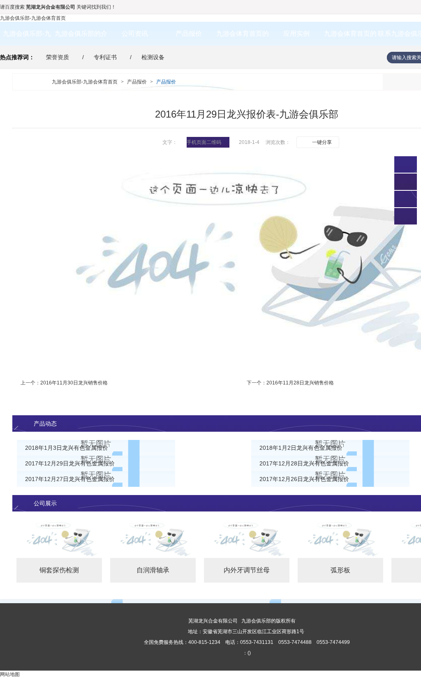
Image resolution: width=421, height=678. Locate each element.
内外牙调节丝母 (247, 570)
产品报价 (189, 33)
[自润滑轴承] (153, 539)
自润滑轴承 (152, 570)
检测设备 (152, 57)
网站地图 (10, 674)
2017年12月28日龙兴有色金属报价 (304, 463)
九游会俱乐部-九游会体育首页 (33, 18)
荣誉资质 (57, 57)
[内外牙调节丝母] (246, 539)
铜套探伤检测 (59, 570)
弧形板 (340, 570)
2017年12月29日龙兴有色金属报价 (70, 463)
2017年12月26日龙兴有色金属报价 (304, 479)
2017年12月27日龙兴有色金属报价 (70, 479)
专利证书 (105, 57)
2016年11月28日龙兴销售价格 (300, 383)
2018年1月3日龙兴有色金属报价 (66, 447)
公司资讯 (135, 33)
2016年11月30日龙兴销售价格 (74, 383)
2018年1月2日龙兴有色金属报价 (300, 447)
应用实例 (296, 33)
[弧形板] (340, 539)
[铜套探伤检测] (59, 539)
